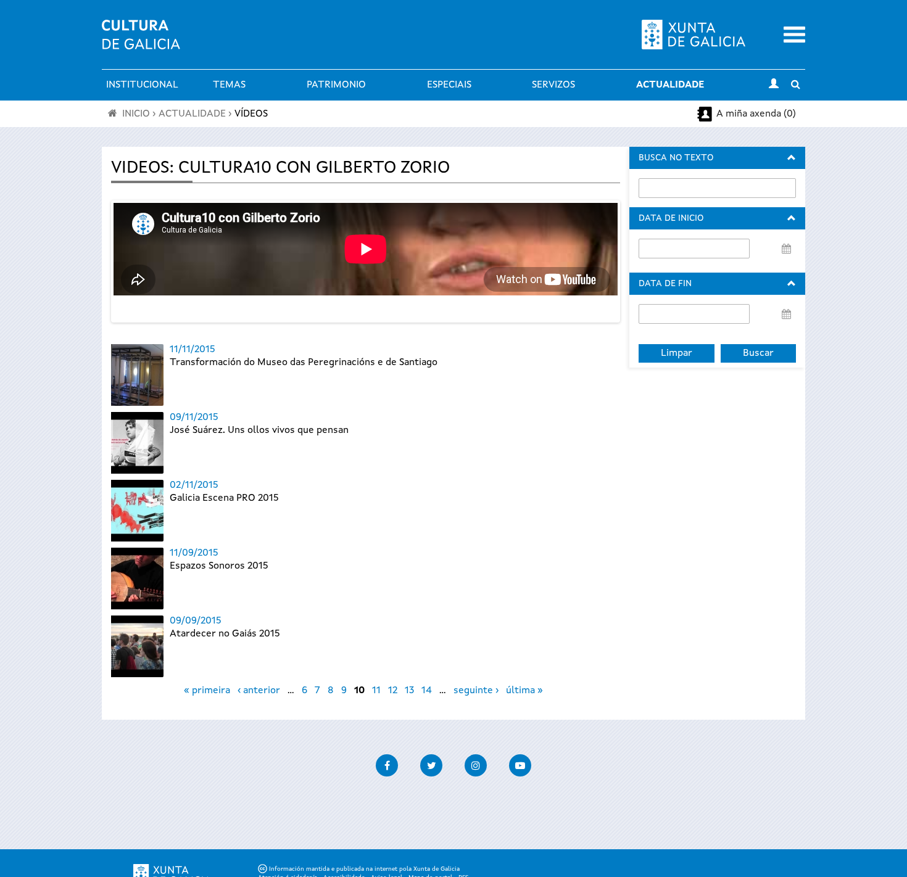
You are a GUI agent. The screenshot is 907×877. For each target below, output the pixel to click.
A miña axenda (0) (756, 114)
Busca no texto (676, 158)
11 (376, 691)
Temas (229, 85)
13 (409, 691)
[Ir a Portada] (141, 42)
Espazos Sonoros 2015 (219, 566)
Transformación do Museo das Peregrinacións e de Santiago (303, 363)
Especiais (449, 85)
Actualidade (670, 85)
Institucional (142, 85)
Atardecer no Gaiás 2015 (225, 634)
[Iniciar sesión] (774, 85)
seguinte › (476, 691)
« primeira (207, 691)
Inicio (136, 114)
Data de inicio (671, 218)
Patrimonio (336, 85)
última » (524, 691)
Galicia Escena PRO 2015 (224, 498)
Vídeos (251, 114)
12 (392, 691)
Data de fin (665, 283)
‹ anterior (259, 691)
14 (426, 691)
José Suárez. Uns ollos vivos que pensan (259, 430)
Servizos (553, 85)
